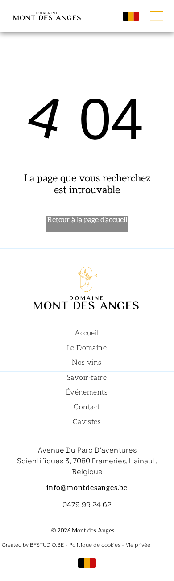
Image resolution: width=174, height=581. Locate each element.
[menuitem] (86, 334)
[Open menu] (156, 16)
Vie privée (138, 544)
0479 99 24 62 (87, 504)
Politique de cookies (94, 544)
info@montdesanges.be (87, 488)
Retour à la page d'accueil (87, 220)
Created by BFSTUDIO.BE (33, 545)
